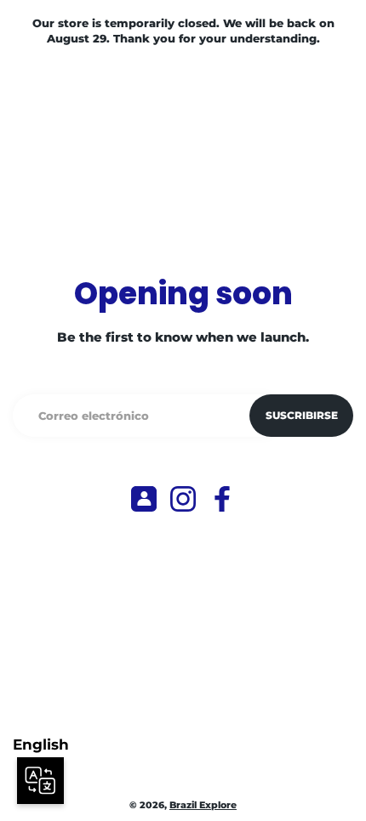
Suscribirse (302, 415)
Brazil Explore (203, 805)
